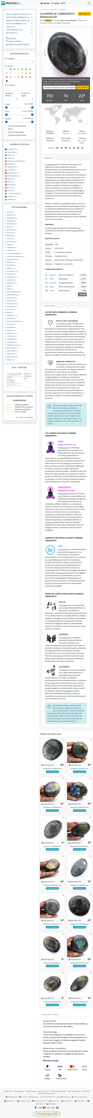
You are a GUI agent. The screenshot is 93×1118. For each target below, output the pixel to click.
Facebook (23, 1097)
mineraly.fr (10, 1101)
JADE (10, 286)
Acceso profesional (74, 1091)
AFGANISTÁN (12, 149)
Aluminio (53, 283)
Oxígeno (53, 275)
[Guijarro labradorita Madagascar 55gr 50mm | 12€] (79, 867)
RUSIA (10, 187)
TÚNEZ (10, 190)
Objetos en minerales (16, 23)
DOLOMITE (11, 265)
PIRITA (10, 312)
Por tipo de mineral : (9, 94)
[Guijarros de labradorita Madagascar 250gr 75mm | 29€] (52, 750)
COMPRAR (84, 14)
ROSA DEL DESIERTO (15, 321)
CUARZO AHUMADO (14, 253)
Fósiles (10, 27)
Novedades (11, 38)
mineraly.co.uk (24, 1101)
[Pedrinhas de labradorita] (78, 147)
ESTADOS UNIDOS (14, 193)
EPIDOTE (11, 268)
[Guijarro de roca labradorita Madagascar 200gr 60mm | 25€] (79, 944)
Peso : (7, 111)
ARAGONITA (12, 230)
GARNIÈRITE (12, 277)
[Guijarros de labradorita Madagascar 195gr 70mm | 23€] (79, 905)
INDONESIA (12, 167)
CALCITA (11, 238)
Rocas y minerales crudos (18, 14)
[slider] (6, 107)
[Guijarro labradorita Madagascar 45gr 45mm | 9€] (52, 944)
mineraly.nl (80, 1101)
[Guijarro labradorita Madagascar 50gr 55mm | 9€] (52, 828)
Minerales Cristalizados (18, 20)
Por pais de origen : (25, 94)
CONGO (10, 158)
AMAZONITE (12, 218)
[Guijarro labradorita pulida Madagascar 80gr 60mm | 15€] (79, 828)
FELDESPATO (12, 271)
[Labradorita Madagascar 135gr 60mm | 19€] (52, 867)
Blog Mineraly (12, 1097)
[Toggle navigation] (89, 3)
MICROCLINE (12, 303)
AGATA (10, 212)
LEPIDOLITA (12, 298)
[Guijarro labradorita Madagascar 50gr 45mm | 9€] (52, 983)
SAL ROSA (11, 324)
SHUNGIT (11, 330)
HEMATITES (12, 283)
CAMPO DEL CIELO (14, 345)
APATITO (11, 227)
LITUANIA (11, 170)
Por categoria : (10, 58)
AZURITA (11, 233)
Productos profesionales (19, 44)
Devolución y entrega (58, 1091)
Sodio (52, 290)
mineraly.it (55, 1101)
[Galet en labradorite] (58, 147)
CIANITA (10, 244)
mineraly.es (67, 1101)
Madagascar (65, 141)
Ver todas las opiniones (24, 417)
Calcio (52, 287)
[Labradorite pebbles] (62, 147)
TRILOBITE (11, 336)
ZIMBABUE (11, 199)
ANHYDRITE (12, 224)
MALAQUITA (12, 301)
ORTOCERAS (12, 306)
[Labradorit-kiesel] (66, 147)
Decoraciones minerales (18, 17)
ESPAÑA (11, 164)
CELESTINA (11, 241)
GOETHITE (11, 280)
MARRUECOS (13, 173)
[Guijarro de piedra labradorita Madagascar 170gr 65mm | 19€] (79, 750)
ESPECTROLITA (12, 348)
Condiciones (8, 1091)
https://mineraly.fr (80, 1097)
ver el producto (52, 772)
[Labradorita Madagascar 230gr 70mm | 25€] (52, 789)
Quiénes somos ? (44, 1091)
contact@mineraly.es (62, 1097)
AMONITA (11, 221)
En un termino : (10, 85)
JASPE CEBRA (12, 351)
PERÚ (10, 182)
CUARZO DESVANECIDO (16, 256)
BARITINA (11, 235)
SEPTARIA (11, 327)
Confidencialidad (30, 1091)
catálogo (45, 9)
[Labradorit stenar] (82, 147)
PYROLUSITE (12, 315)
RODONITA (11, 318)
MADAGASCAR (13, 176)
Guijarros (62, 9)
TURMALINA (12, 339)
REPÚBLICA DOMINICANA (16, 161)
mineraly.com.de (40, 1101)
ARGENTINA (12, 152)
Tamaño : (8, 119)
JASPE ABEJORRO (14, 292)
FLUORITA (11, 274)
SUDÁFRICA (11, 196)
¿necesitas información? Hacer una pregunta (59, 87)
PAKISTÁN (11, 184)
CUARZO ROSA (12, 259)
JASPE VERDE (12, 357)
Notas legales (19, 1091)
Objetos (54, 9)
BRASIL (11, 155)
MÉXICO (11, 179)
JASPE (10, 289)
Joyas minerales (14, 30)
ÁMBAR (10, 360)
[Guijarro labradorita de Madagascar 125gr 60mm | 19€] (52, 905)
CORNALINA (12, 247)
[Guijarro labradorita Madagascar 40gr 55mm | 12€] (79, 983)
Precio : (7, 104)
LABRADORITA (13, 295)
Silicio (52, 279)
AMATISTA (11, 215)
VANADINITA (12, 342)
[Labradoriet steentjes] (74, 147)
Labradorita (82, 133)
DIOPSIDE (11, 262)
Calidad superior (13, 41)
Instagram (34, 1097)
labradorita (48, 765)
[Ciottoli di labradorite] (70, 147)
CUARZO (11, 250)
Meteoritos (12, 33)
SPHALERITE (12, 333)
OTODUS (11, 309)
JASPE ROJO (12, 354)
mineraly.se (52, 1104)
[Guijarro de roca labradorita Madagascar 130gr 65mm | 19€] (79, 789)
